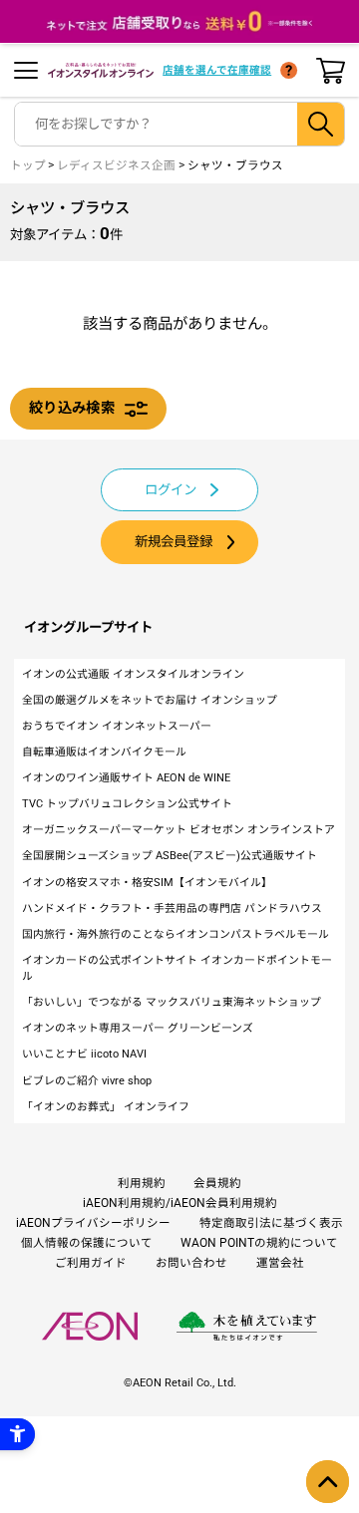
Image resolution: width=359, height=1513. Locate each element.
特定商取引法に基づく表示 (271, 1223)
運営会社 (280, 1263)
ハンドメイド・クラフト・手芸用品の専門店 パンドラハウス (172, 908)
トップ (28, 165)
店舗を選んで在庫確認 (217, 70)
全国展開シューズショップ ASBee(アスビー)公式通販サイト (169, 855)
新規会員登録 (173, 541)
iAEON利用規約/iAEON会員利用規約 (180, 1203)
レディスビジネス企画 (116, 165)
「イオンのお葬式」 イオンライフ (105, 1106)
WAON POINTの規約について (259, 1243)
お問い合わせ (191, 1263)
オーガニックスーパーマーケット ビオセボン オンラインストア (178, 829)
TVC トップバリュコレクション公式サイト (127, 803)
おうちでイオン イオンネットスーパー (116, 726)
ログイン (170, 489)
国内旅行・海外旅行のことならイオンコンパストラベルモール (175, 934)
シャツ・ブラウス (235, 165)
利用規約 (142, 1183)
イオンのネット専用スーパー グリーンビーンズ (137, 1028)
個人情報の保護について (87, 1243)
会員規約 (217, 1183)
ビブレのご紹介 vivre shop (87, 1080)
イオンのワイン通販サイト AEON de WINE (126, 777)
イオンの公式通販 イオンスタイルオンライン (133, 674)
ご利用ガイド (91, 1263)
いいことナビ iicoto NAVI (84, 1054)
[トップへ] (327, 1481)
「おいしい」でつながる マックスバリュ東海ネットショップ (171, 1002)
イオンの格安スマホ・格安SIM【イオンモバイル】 (147, 882)
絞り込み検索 (72, 408)
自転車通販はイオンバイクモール (104, 752)
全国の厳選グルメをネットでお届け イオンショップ (149, 700)
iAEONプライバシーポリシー (93, 1223)
